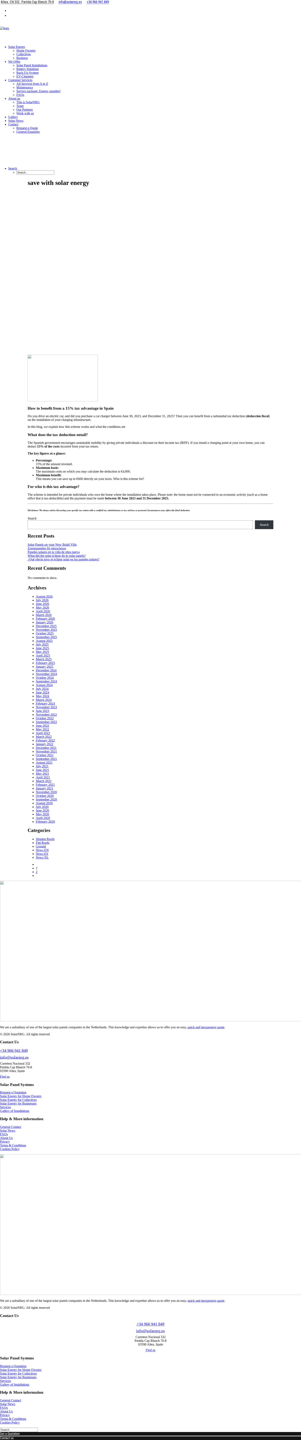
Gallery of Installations (14, 1111)
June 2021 (42, 770)
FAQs (20, 95)
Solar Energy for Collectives (18, 1100)
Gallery (13, 117)
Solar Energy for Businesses (18, 1103)
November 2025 (46, 629)
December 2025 (46, 626)
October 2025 (45, 633)
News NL (42, 857)
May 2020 (42, 814)
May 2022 (42, 729)
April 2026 (43, 611)
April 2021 (43, 777)
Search (32, 518)
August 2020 (44, 803)
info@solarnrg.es (14, 1057)
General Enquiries (28, 131)
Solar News (15, 120)
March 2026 (44, 615)
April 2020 (43, 818)
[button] (12, 168)
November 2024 (46, 674)
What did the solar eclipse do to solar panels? (57, 555)
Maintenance (24, 87)
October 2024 (45, 677)
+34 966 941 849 (14, 1050)
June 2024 (42, 692)
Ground (41, 846)
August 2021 (44, 762)
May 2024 (42, 696)
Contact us (7, 1438)
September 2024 (46, 681)
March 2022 (44, 736)
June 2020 (42, 810)
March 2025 (44, 659)
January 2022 (44, 744)
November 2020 (46, 792)
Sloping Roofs (45, 839)
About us (14, 98)
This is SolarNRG (28, 102)
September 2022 (46, 722)
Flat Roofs (42, 842)
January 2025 (44, 666)
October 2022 (45, 718)
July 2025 (42, 644)
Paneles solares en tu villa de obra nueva (54, 552)
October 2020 (45, 795)
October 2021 (45, 755)
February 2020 (45, 821)
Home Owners (25, 50)
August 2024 (44, 685)
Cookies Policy (10, 1149)
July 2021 (42, 766)
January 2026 (44, 622)
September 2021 (46, 759)
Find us (5, 1076)
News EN (42, 850)
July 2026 (42, 600)
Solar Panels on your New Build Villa (52, 544)
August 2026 (44, 596)
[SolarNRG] (150, 31)
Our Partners (24, 109)
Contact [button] (13, 124)
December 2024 (46, 670)
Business (22, 58)
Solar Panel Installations (31, 65)
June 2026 (42, 604)
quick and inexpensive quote (206, 1027)
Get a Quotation (10, 1434)
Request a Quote (27, 128)
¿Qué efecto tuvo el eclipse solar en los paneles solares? (63, 559)
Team (20, 106)
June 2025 (42, 648)
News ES (42, 854)
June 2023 (42, 711)
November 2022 (46, 714)
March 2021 (44, 781)
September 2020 (46, 799)
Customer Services (20, 80)
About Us (6, 1138)
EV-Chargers (24, 76)
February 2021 (45, 784)
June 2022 (42, 725)
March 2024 (44, 700)
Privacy (5, 1141)
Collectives (23, 54)
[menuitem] (154, 10)
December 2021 (46, 748)
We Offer (14, 61)
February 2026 (45, 618)
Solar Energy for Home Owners (20, 1096)
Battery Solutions (27, 69)
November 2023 (46, 707)
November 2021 (46, 751)
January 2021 (44, 788)
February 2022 (45, 740)
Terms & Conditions (13, 1145)
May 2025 (42, 652)
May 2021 (42, 773)
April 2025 (43, 655)
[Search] (19, 1429)
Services (5, 1107)
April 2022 (43, 733)
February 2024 (45, 703)
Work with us (25, 113)
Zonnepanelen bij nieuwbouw (47, 548)
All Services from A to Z (32, 83)
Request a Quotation (13, 1092)
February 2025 (45, 663)
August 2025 (44, 641)
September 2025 (46, 637)
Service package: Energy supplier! (38, 91)
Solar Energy (16, 47)
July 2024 (42, 688)
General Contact (10, 1127)
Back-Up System (27, 72)
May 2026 (42, 607)
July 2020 (42, 807)
